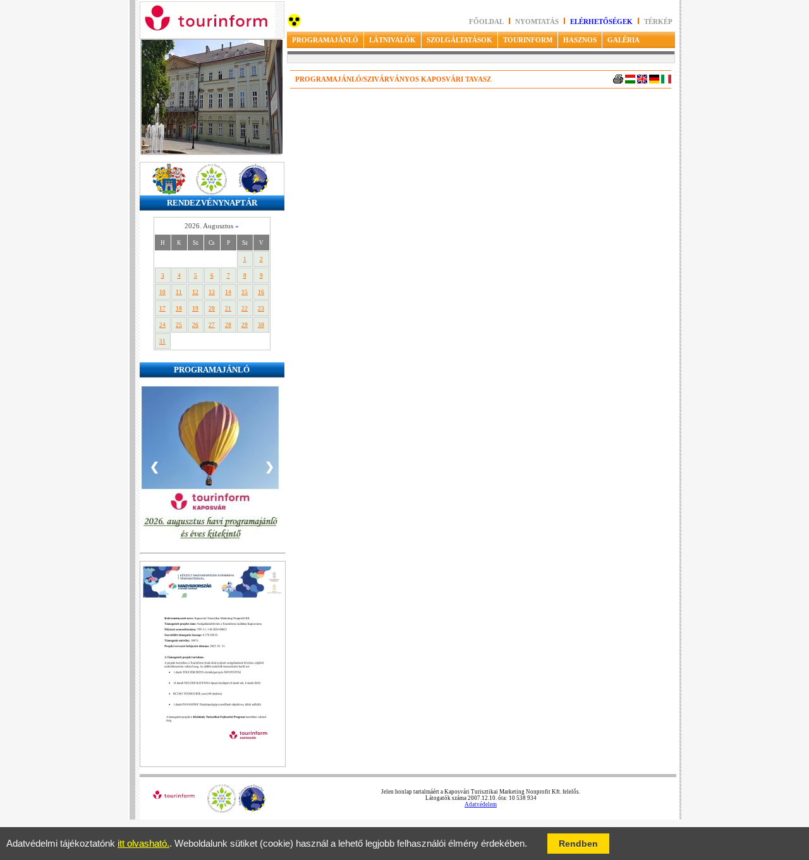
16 (261, 292)
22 (244, 308)
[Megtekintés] (213, 764)
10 (162, 292)
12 (195, 292)
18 (179, 308)
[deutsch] (654, 81)
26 (195, 325)
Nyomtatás (538, 21)
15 (244, 292)
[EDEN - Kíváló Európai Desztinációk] (252, 810)
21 (228, 308)
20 (212, 308)
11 (179, 292)
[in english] (642, 81)
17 (162, 308)
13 (212, 292)
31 (162, 341)
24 (162, 325)
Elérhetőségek (601, 21)
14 (228, 292)
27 (212, 325)
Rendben (578, 843)
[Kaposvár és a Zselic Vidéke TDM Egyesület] (221, 810)
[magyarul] (630, 81)
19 (195, 308)
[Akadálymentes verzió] (294, 25)
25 (179, 325)
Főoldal (486, 21)
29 (244, 325)
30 (261, 325)
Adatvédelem (481, 804)
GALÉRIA (623, 40)
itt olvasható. (143, 843)
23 (261, 308)
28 (228, 325)
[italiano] (666, 81)
